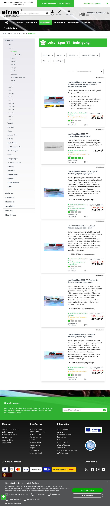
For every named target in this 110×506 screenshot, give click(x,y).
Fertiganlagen (13, 159)
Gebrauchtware (13, 183)
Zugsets (13, 81)
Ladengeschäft (7, 432)
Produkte (9, 40)
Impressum (61, 448)
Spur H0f (11, 110)
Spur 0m (11, 93)
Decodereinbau (35, 434)
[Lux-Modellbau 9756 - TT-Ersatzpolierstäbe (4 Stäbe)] (54, 146)
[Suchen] (47, 13)
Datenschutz (61, 437)
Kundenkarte (34, 450)
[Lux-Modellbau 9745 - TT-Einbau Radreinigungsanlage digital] (54, 247)
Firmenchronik (7, 437)
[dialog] (55, 493)
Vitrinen (10, 155)
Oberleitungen (13, 151)
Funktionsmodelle (14, 147)
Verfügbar (59, 61)
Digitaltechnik (13, 143)
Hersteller (46, 55)
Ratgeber (33, 448)
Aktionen (9, 193)
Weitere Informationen (51, 490)
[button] (3, 497)
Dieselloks (14, 71)
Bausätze (13, 58)
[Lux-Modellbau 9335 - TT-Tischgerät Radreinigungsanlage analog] (54, 301)
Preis (45, 61)
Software (11, 167)
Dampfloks (14, 61)
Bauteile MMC (13, 175)
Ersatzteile (11, 171)
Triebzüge (14, 74)
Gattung (72, 55)
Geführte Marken (63, 453)
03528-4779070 (64, 3)
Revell (10, 187)
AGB (58, 440)
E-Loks (13, 84)
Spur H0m (11, 106)
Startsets (11, 127)
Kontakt (32, 440)
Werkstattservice (36, 437)
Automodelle (12, 135)
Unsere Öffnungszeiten (10, 429)
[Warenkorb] (77, 10)
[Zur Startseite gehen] (10, 13)
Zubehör (11, 139)
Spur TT (10, 48)
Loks (9, 45)
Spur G (10, 87)
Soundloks (9, 206)
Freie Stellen (6, 443)
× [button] (107, 482)
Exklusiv (8, 210)
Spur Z (10, 119)
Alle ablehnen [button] (87, 495)
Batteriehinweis (62, 429)
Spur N (10, 116)
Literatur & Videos (14, 163)
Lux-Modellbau (17, 55)
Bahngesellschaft (88, 55)
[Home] (6, 22)
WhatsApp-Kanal (36, 453)
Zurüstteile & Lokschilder (18, 77)
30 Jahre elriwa (7, 440)
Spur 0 (10, 90)
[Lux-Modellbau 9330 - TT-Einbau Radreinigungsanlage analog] (54, 355)
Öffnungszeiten (92, 3)
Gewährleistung (35, 442)
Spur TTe (11, 113)
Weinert (10, 179)
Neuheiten (10, 202)
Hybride (13, 64)
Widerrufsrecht (62, 442)
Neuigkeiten (10, 215)
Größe (59, 55)
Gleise (10, 131)
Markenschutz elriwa (9, 435)
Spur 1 (10, 97)
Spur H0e (11, 103)
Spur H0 (10, 100)
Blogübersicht (35, 445)
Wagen (10, 123)
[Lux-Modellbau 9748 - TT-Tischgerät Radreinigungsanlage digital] (54, 192)
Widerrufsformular (64, 445)
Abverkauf (9, 197)
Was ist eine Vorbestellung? (67, 450)
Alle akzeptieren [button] (87, 490)
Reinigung (14, 51)
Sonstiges (13, 68)
